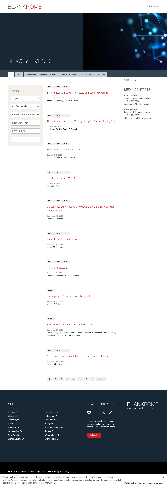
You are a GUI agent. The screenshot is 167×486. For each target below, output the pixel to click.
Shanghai (49, 423)
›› (92, 379)
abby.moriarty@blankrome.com (138, 118)
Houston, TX (13, 427)
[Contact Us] (89, 412)
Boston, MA (13, 412)
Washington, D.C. (52, 435)
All (11, 75)
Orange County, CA (16, 439)
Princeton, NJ (51, 420)
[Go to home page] (24, 6)
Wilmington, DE (51, 439)
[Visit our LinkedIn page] (96, 412)
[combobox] (25, 106)
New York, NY (14, 435)
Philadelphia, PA (51, 412)
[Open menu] (153, 6)
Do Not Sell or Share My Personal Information (144, 483)
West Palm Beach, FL (54, 427)
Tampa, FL (49, 431)
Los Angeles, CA (15, 431)
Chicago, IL (13, 416)
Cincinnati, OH (14, 420)
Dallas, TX (12, 423)
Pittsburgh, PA (51, 416)
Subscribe (94, 435)
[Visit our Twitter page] (103, 412)
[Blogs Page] (110, 412)
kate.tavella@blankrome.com (137, 104)
